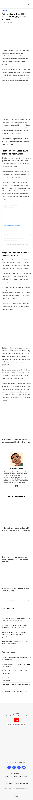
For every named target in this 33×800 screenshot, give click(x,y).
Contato (9, 780)
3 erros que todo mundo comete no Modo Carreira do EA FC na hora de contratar (15, 559)
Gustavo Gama (16, 469)
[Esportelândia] (12, 4)
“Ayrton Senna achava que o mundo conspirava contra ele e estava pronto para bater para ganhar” (15, 635)
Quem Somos (15, 773)
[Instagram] (19, 767)
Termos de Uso (19, 780)
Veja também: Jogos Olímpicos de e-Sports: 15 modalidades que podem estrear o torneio (16, 141)
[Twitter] (14, 767)
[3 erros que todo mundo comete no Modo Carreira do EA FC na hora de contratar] (16, 544)
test (3, 614)
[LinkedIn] (24, 767)
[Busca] (28, 4)
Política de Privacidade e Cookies (16, 783)
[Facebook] (9, 767)
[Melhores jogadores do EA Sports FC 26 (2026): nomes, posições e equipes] (16, 515)
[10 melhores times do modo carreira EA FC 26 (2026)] (16, 575)
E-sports (5, 10)
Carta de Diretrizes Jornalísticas (15, 776)
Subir (17, 796)
